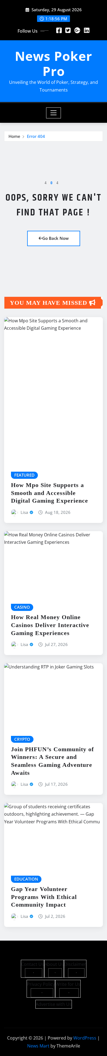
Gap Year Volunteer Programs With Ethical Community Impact (44, 897)
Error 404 (36, 136)
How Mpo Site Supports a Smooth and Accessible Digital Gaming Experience (49, 493)
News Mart (38, 1046)
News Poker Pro (53, 63)
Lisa (24, 512)
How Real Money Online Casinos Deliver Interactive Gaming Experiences (50, 625)
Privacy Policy (41, 984)
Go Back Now (55, 238)
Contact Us (32, 964)
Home (14, 136)
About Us (54, 964)
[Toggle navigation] (53, 112)
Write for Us (67, 984)
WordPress (84, 1038)
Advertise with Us (54, 1004)
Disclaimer (75, 964)
